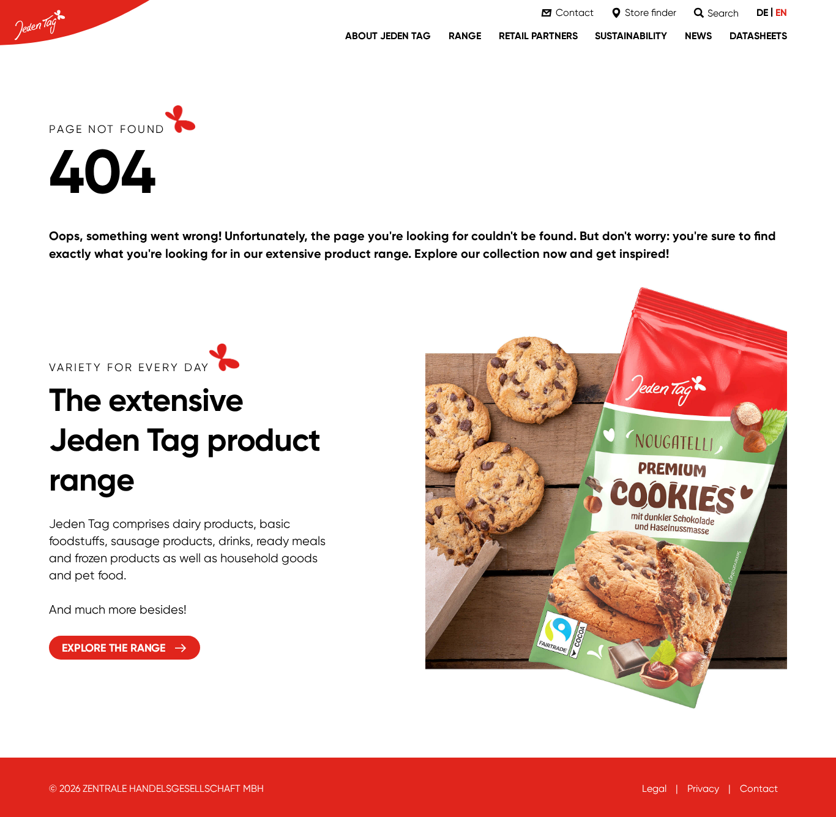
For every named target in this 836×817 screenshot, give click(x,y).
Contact (759, 788)
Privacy (703, 788)
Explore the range (114, 648)
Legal (654, 788)
